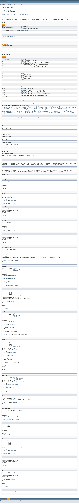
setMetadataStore (38, 112)
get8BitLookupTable (39, 106)
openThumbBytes (24, 94)
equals (6, 117)
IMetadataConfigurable (24, 14)
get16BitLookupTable (31, 106)
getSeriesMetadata (48, 109)
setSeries (68, 112)
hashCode (18, 117)
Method (11, 4)
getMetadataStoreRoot (72, 107)
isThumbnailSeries (45, 111)
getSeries (36, 109)
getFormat (36, 107)
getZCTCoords (23, 79)
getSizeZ (22, 77)
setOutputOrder (24, 100)
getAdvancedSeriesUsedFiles (49, 106)
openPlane (51, 111)
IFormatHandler (13, 14)
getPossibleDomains (58, 108)
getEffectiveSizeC (30, 107)
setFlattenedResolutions (7, 112)
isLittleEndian (43, 110)
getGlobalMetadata (42, 107)
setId (4, 479)
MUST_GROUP (14, 36)
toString (29, 117)
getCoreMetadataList (25, 59)
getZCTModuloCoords (24, 81)
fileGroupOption (23, 106)
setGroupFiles (15, 112)
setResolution (63, 112)
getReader (65, 108)
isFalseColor (14, 110)
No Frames (15, 3)
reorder (22, 96)
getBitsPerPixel (67, 106)
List (6, 27)
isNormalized (65, 110)
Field (6, 4)
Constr (9, 4)
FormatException (16, 269)
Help (22, 1)
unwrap (72, 112)
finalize (10, 117)
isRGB (15, 111)
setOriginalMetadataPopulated (54, 112)
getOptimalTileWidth (44, 108)
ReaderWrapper (8, 17)
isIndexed (25, 110)
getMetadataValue (5, 108)
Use (11, 1)
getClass (14, 117)
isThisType (25, 111)
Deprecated (16, 1)
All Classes (21, 3)
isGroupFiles (20, 110)
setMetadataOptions (30, 112)
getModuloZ (21, 108)
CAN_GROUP (4, 36)
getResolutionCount (21, 109)
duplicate (17, 106)
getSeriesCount (41, 109)
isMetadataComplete (50, 110)
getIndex (22, 63)
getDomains (24, 107)
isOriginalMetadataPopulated (7, 111)
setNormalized (45, 112)
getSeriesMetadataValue (57, 109)
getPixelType (51, 108)
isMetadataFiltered (58, 110)
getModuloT (16, 108)
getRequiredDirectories (6, 109)
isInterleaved (30, 110)
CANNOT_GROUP (9, 36)
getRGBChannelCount (29, 109)
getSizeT (22, 71)
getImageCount (49, 107)
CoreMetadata (10, 27)
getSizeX (22, 73)
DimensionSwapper (5, 46)
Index (20, 1)
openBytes (23, 86)
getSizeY (22, 75)
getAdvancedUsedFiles (59, 106)
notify (22, 117)
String (3, 61)
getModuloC (12, 108)
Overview (1, 1)
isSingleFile (19, 111)
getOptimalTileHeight (36, 108)
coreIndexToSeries (11, 106)
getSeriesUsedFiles (66, 109)
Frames (11, 3)
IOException (16, 270)
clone (3, 117)
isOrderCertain (71, 110)
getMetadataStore (64, 107)
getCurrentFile (5, 107)
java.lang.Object (3, 9)
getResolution (14, 109)
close (3, 106)
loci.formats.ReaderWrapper (7, 10)
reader (3, 32)
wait (33, 117)
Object (21, 116)
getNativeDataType (27, 108)
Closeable (4, 14)
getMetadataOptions (56, 107)
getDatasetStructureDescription (15, 107)
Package (5, 1)
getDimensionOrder (24, 61)
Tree (13, 1)
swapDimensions (24, 102)
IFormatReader (18, 14)
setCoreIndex (69, 111)
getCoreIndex (73, 106)
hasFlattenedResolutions (7, 110)
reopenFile (56, 111)
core (22, 27)
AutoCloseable (8, 14)
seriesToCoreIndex (62, 111)
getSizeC (5, 227)
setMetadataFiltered (22, 112)
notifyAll (25, 117)
